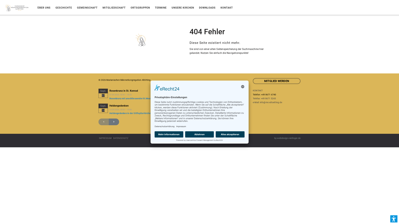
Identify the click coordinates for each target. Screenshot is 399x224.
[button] (393, 218)
